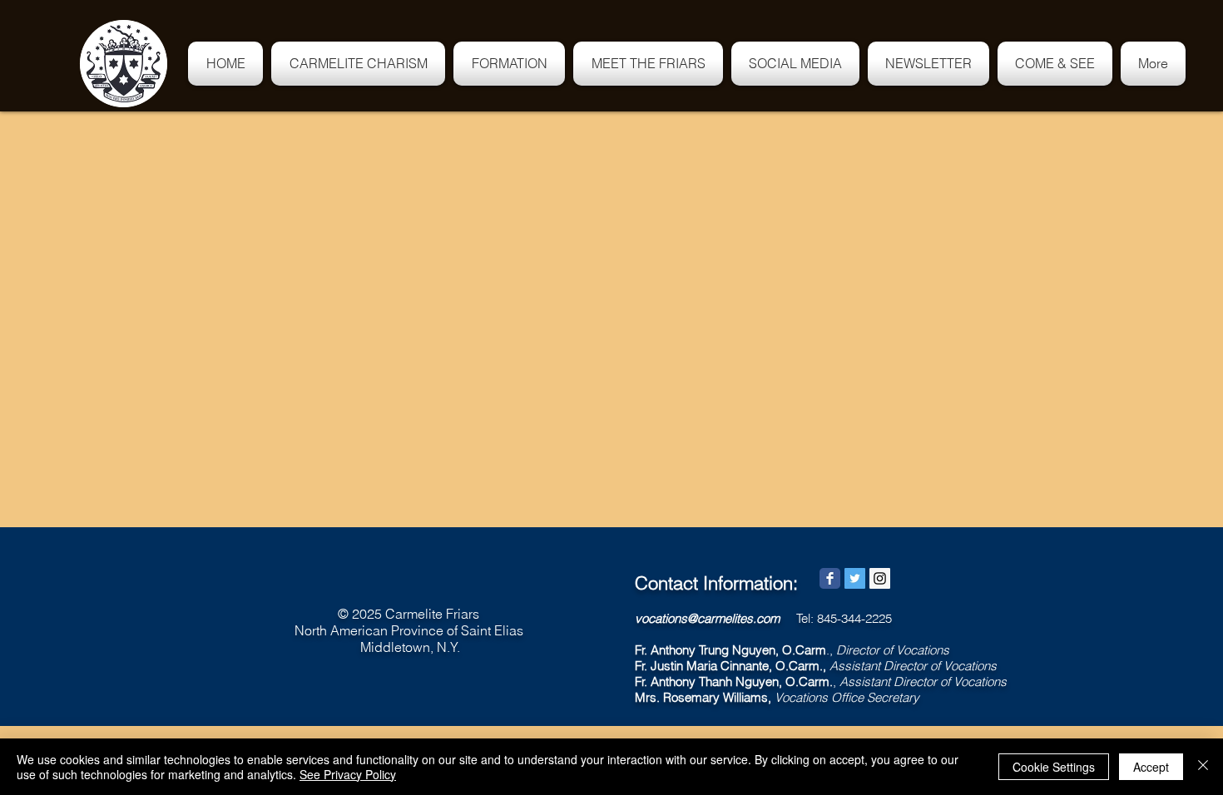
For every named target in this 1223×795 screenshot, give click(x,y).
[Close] (1203, 767)
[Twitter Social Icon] (854, 578)
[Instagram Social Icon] (879, 578)
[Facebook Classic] (829, 578)
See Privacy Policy (348, 774)
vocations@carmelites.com (707, 618)
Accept (1151, 766)
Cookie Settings (1054, 766)
